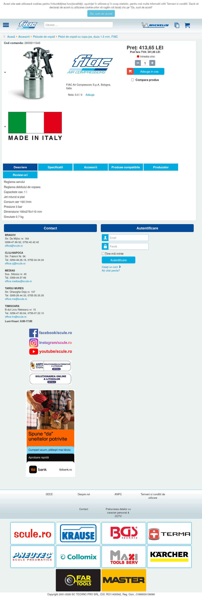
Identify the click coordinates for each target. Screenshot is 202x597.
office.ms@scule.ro (16, 299)
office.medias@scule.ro (18, 281)
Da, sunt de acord (101, 13)
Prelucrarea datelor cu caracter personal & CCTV (118, 512)
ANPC (118, 494)
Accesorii (90, 167)
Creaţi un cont (110, 267)
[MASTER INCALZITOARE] (123, 580)
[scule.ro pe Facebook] (50, 332)
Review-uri (20, 175)
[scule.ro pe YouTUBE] (50, 351)
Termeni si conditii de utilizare (153, 496)
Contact (83, 509)
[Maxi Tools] (124, 557)
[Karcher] (169, 557)
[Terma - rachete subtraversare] (169, 533)
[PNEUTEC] (33, 557)
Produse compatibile (125, 167)
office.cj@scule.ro (15, 263)
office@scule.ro (14, 245)
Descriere (20, 167)
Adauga (90, 94)
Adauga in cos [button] (149, 71)
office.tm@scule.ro (15, 316)
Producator (161, 167)
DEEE (49, 494)
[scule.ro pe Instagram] (50, 342)
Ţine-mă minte (114, 253)
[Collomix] (78, 557)
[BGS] (124, 533)
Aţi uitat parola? (111, 270)
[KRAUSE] (78, 533)
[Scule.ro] (33, 533)
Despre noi (84, 494)
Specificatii (55, 167)
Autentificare (118, 260)
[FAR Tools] (78, 580)
